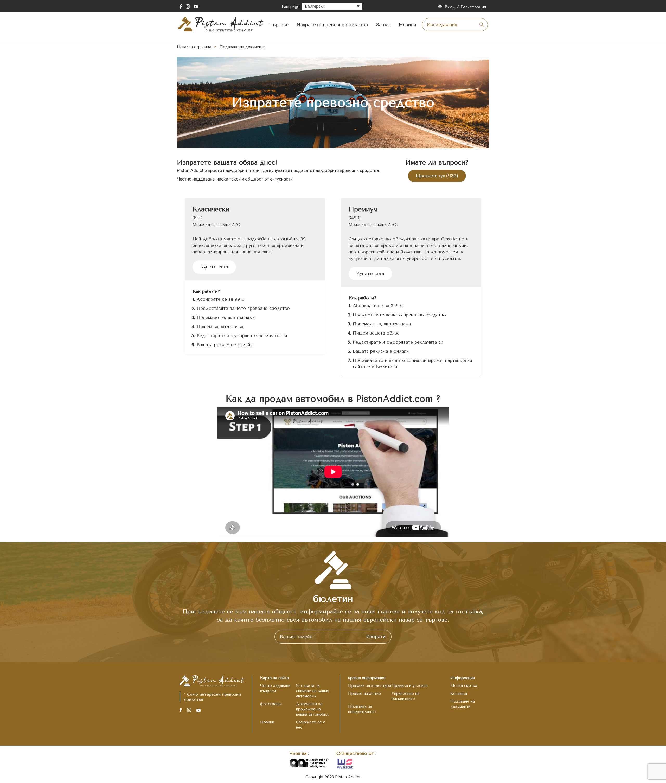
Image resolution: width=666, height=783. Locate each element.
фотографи (271, 704)
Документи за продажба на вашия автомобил (312, 709)
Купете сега (214, 267)
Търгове (279, 25)
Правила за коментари (369, 685)
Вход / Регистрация (465, 6)
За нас (383, 25)
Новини (407, 25)
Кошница (458, 693)
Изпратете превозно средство (332, 25)
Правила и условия (410, 685)
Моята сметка (463, 685)
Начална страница (194, 46)
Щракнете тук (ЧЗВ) (437, 175)
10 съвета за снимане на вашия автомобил (312, 690)
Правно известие (364, 693)
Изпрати (376, 636)
